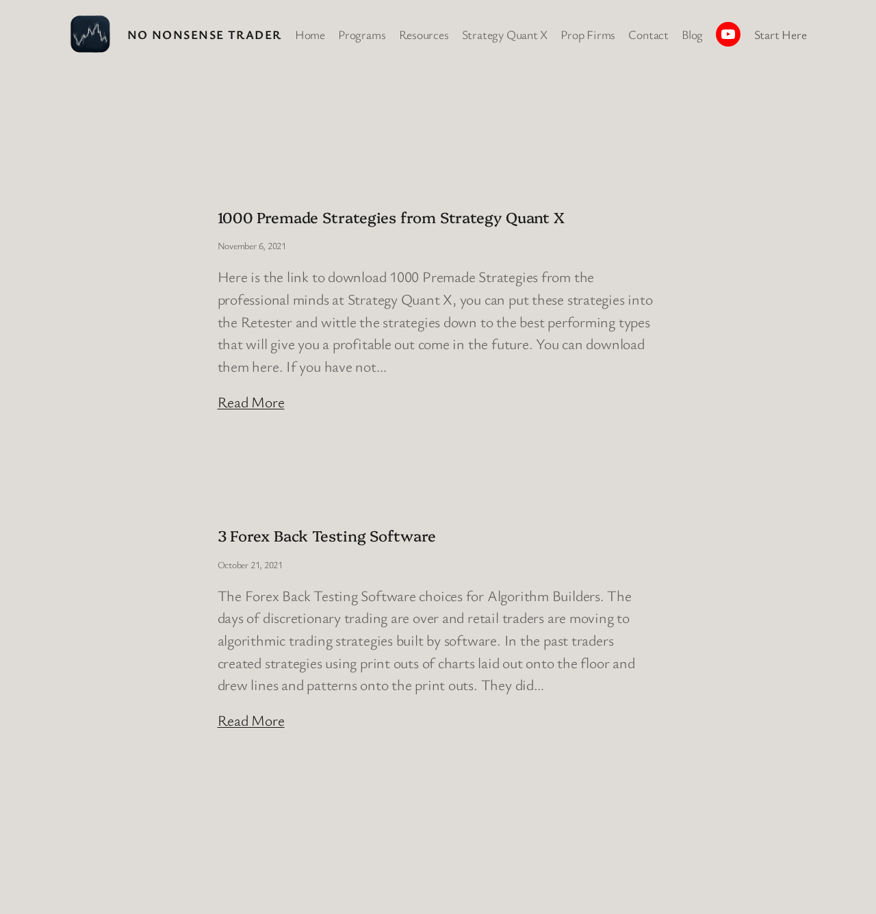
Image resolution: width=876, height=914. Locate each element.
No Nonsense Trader (204, 34)
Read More (251, 401)
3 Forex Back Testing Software (327, 535)
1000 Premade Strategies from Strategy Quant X (391, 217)
